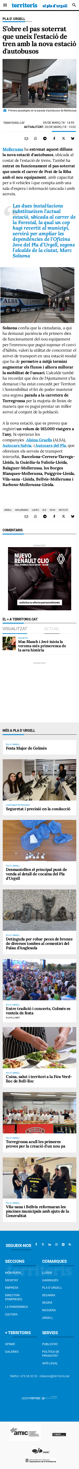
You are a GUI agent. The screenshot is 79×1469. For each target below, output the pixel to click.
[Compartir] (35, 138)
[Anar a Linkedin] (49, 1244)
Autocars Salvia (17, 445)
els (44, 510)
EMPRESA (11, 1287)
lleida (35, 510)
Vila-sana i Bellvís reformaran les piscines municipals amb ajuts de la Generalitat (37, 1211)
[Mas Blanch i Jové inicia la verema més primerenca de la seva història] (9, 643)
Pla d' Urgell (14, 19)
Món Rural (13, 1272)
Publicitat (50, 1344)
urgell (8, 510)
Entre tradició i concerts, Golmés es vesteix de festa (38, 1010)
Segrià (47, 1302)
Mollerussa (13, 149)
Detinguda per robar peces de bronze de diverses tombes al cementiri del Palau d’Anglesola (39, 943)
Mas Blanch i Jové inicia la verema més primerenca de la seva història (42, 645)
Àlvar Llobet (13, 1017)
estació (63, 510)
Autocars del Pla (50, 445)
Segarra (48, 1295)
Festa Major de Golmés (26, 748)
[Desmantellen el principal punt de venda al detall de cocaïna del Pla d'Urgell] (39, 840)
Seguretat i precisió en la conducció (38, 808)
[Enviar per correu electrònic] (26, 138)
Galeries (12, 1351)
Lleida (47, 1272)
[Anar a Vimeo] (63, 1244)
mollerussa (21, 510)
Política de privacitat (50, 1354)
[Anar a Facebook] (36, 1244)
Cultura (11, 1314)
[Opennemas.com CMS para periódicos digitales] (40, 1398)
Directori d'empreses (13, 1297)
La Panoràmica (16, 1306)
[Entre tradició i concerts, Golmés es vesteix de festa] (39, 979)
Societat (11, 1280)
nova (52, 510)
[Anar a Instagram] (56, 1244)
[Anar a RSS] (70, 1244)
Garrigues (50, 1280)
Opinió (10, 1344)
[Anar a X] (43, 1244)
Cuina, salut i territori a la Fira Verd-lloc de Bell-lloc (39, 1078)
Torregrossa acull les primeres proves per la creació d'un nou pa (35, 1144)
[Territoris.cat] (39, 5)
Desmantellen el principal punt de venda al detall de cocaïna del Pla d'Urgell (36, 874)
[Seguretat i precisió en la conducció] (39, 780)
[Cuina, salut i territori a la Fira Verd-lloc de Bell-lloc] (39, 1047)
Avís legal (50, 1363)
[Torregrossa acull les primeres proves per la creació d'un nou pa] (39, 1112)
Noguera (49, 1310)
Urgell (47, 1317)
